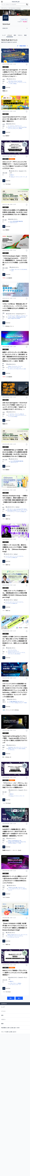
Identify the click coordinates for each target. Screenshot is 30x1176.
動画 (2, 1023)
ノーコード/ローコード (13, 888)
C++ (12, 509)
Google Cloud (14, 318)
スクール (20, 888)
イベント (3, 1011)
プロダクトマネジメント (13, 127)
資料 (2, 1015)
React (12, 81)
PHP (22, 509)
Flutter (12, 269)
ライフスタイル (10, 511)
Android (25, 269)
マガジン (3, 1019)
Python (9, 366)
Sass (14, 887)
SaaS (20, 127)
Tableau (13, 317)
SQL (20, 840)
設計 (16, 887)
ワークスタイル (11, 126)
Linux (12, 270)
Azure (22, 127)
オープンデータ (11, 367)
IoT (19, 702)
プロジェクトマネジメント (20, 415)
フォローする (24, 19)
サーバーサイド (18, 82)
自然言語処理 (15, 221)
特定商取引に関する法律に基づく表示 (10, 1027)
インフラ (24, 82)
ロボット (22, 701)
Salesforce (10, 887)
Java (15, 509)
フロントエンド (11, 82)
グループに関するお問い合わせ (8, 1032)
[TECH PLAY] (16, 1)
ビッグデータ (10, 315)
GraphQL (23, 748)
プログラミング (18, 126)
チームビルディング (23, 315)
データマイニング (11, 368)
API (13, 416)
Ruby (8, 510)
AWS (9, 81)
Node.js (15, 81)
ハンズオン (10, 83)
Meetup (15, 83)
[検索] (27, 4)
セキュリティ (15, 128)
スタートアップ (24, 510)
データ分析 (16, 315)
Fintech (12, 934)
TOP (2, 8)
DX (25, 511)
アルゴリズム (14, 366)
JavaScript (18, 509)
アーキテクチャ (11, 414)
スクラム (15, 650)
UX (26, 176)
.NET (8, 509)
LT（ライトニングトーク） (19, 176)
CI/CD (24, 841)
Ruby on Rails (13, 510)
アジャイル (10, 128)
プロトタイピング (13, 222)
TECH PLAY (12, 8)
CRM (24, 888)
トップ (2, 1007)
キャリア (18, 510)
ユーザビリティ (11, 415)
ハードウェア (11, 702)
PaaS (25, 127)
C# (10, 509)
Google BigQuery (19, 317)
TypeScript (19, 81)
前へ (11, 998)
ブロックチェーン (13, 983)
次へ (19, 998)
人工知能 (11, 701)
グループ (7, 8)
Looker (9, 317)
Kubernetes (17, 841)
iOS (22, 269)
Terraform (10, 843)
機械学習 (21, 221)
